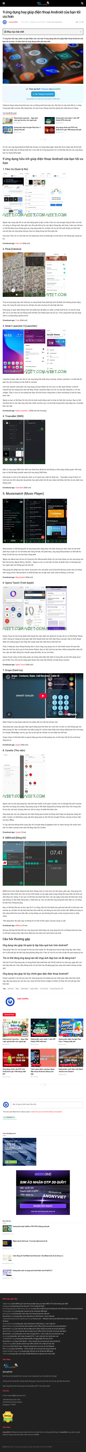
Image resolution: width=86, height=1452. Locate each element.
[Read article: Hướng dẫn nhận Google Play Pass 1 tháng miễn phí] (8, 130)
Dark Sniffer (13, 22)
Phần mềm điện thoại (54, 22)
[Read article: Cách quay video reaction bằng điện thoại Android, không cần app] (43, 1058)
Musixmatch (20, 577)
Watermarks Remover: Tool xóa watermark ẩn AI (30, 1241)
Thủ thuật (36, 1065)
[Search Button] (82, 3)
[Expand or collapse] (80, 32)
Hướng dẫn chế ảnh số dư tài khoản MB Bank (31, 1311)
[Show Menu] (4, 3)
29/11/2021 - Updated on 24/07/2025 (33, 22)
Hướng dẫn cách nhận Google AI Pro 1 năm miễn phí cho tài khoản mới (39, 1334)
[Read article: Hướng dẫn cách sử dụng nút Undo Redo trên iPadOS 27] (7, 1273)
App (17, 988)
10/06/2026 (60, 132)
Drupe (17, 745)
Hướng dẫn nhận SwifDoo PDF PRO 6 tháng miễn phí (31, 1226)
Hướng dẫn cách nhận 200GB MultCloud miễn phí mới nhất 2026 (32, 1354)
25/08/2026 (7, 1234)
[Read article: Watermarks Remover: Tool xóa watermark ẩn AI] (7, 1243)
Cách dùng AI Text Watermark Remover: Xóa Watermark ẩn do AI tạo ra (38, 1256)
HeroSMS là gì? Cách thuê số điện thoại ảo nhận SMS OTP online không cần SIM (40, 1304)
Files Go (18, 243)
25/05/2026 (63, 1074)
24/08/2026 (7, 1248)
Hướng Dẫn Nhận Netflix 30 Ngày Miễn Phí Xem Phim (34, 1339)
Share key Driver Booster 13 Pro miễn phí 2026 (28, 1306)
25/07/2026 (60, 123)
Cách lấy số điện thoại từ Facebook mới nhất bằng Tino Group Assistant (58, 1309)
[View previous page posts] (41, 139)
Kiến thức (64, 1035)
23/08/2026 (7, 1263)
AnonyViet (6, 1316)
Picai (17, 320)
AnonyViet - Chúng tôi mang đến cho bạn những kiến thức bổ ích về (28, 1447)
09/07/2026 (18, 132)
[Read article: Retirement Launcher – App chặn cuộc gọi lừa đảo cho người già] (8, 120)
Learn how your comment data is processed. (46, 1112)
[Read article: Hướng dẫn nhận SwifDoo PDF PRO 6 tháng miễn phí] (7, 1228)
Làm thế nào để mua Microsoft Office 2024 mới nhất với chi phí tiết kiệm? (41, 1326)
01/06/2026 (35, 1076)
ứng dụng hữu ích (56, 988)
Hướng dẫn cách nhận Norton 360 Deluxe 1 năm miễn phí (34, 1316)
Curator (18, 832)
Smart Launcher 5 (22, 411)
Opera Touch (20, 665)
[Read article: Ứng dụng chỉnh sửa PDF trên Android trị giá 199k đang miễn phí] (50, 130)
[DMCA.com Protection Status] (8, 1417)
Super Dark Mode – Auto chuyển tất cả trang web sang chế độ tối (37, 1341)
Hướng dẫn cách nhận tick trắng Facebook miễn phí (31, 1314)
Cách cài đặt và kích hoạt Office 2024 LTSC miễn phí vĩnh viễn (33, 1344)
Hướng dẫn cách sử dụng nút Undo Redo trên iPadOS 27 (32, 1270)
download (24, 988)
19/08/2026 (18, 123)
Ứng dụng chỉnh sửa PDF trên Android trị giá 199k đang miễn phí (14, 1071)
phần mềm (34, 988)
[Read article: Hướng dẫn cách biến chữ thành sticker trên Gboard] (71, 1058)
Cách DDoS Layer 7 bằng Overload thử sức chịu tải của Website (32, 1346)
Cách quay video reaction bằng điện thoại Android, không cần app (42, 1071)
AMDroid (18, 925)
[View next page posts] (45, 139)
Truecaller (19, 488)
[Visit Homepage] (43, 3)
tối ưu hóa (44, 988)
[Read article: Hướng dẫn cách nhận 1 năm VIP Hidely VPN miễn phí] (50, 120)
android (10, 988)
